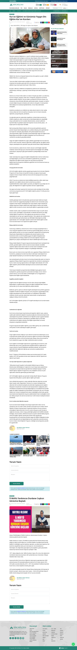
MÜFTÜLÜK (41, 8)
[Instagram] (16, 638)
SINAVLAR (62, 637)
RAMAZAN (53, 640)
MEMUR (44, 634)
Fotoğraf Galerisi (57, 10)
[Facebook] (10, 638)
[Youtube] (21, 638)
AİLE (43, 639)
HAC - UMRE (53, 628)
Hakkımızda (32, 628)
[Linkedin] (18, 638)
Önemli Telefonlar (33, 632)
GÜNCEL (36, 8)
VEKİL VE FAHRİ (45, 635)
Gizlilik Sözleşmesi (33, 640)
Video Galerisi (64, 10)
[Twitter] (13, 638)
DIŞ (52, 639)
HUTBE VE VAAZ (54, 634)
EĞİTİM (61, 639)
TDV (21, 8)
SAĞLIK (44, 637)
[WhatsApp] (73, 644)
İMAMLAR (30, 8)
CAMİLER (53, 632)
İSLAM (25, 8)
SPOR (44, 640)
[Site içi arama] (61, 8)
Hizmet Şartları (32, 637)
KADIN (52, 635)
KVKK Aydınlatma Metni (34, 631)
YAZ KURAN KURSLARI (14, 8)
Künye (31, 630)
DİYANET (48, 8)
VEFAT (61, 635)
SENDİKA (61, 634)
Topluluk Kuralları (33, 635)
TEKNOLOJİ (53, 637)
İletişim (31, 641)
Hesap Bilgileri (32, 638)
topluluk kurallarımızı (21, 488)
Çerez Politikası (32, 634)
